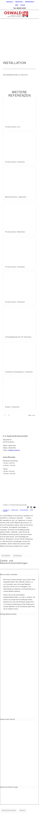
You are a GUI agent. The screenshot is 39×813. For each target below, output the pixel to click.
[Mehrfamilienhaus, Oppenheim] (19, 180)
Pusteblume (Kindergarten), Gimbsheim (19, 372)
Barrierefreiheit (29, 2)
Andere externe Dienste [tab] (7, 719)
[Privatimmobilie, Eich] (19, 110)
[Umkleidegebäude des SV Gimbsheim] (19, 320)
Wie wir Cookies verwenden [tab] (8, 574)
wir (25, 518)
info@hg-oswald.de (14, 450)
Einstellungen (17, 555)
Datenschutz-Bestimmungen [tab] (9, 787)
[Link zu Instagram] (31, 507)
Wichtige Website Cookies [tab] (8, 614)
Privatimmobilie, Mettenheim (15, 232)
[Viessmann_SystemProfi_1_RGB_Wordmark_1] (19, 493)
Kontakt (22, 5)
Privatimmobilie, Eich (12, 127)
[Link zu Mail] (34, 507)
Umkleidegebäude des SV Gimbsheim (18, 337)
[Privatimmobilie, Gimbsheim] (19, 145)
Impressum (9, 2)
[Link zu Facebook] (28, 507)
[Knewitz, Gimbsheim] (19, 390)
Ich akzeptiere (6, 555)
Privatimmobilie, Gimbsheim (15, 162)
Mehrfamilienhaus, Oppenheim (15, 197)
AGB (16, 5)
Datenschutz (19, 2)
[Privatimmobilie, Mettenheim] (19, 215)
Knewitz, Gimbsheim (12, 407)
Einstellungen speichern (9, 810)
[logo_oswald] (16, 14)
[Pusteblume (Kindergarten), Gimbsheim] (19, 355)
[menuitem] (9, 1)
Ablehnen (28, 555)
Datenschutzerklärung (7, 548)
